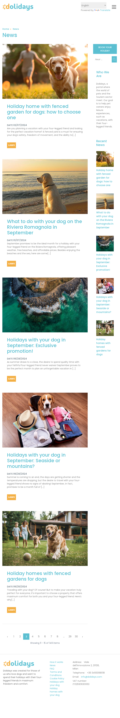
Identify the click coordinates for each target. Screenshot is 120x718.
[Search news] (114, 59)
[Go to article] (105, 159)
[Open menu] (114, 7)
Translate (105, 10)
